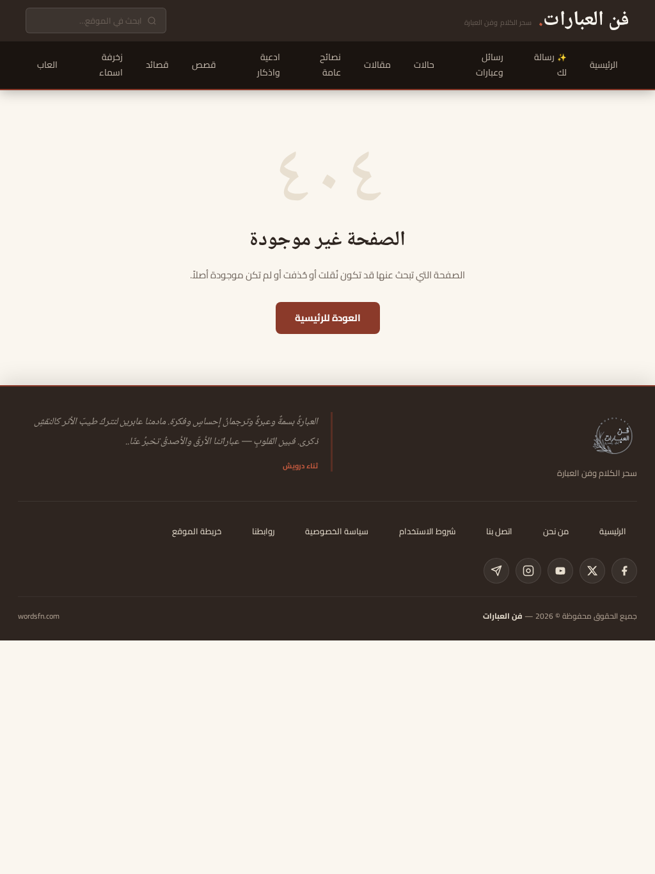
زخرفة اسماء (111, 65)
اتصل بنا (499, 531)
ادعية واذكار (268, 65)
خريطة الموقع (196, 531)
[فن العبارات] (614, 435)
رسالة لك (550, 65)
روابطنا (263, 531)
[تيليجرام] (496, 571)
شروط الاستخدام (427, 531)
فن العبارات (503, 615)
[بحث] (152, 21)
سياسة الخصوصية (336, 531)
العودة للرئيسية (328, 317)
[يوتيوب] (560, 571)
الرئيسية (604, 64)
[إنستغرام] (528, 571)
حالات (424, 64)
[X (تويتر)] (592, 571)
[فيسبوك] (624, 571)
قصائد (157, 64)
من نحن (556, 531)
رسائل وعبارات (489, 65)
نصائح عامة (330, 65)
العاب (47, 64)
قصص (204, 64)
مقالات (377, 64)
